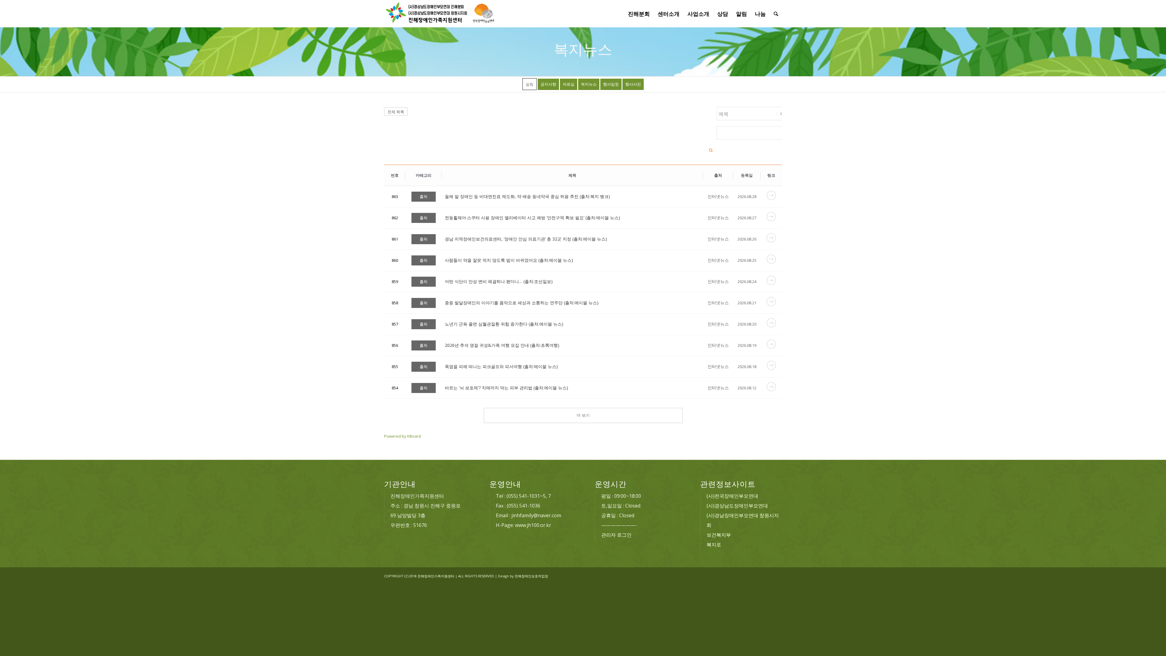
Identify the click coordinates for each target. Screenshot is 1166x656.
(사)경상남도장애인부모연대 (737, 505)
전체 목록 (395, 111)
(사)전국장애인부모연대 (732, 496)
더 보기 (583, 415)
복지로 (714, 544)
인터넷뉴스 (718, 196)
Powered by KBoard (402, 436)
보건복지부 (719, 534)
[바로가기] (771, 198)
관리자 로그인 (616, 534)
